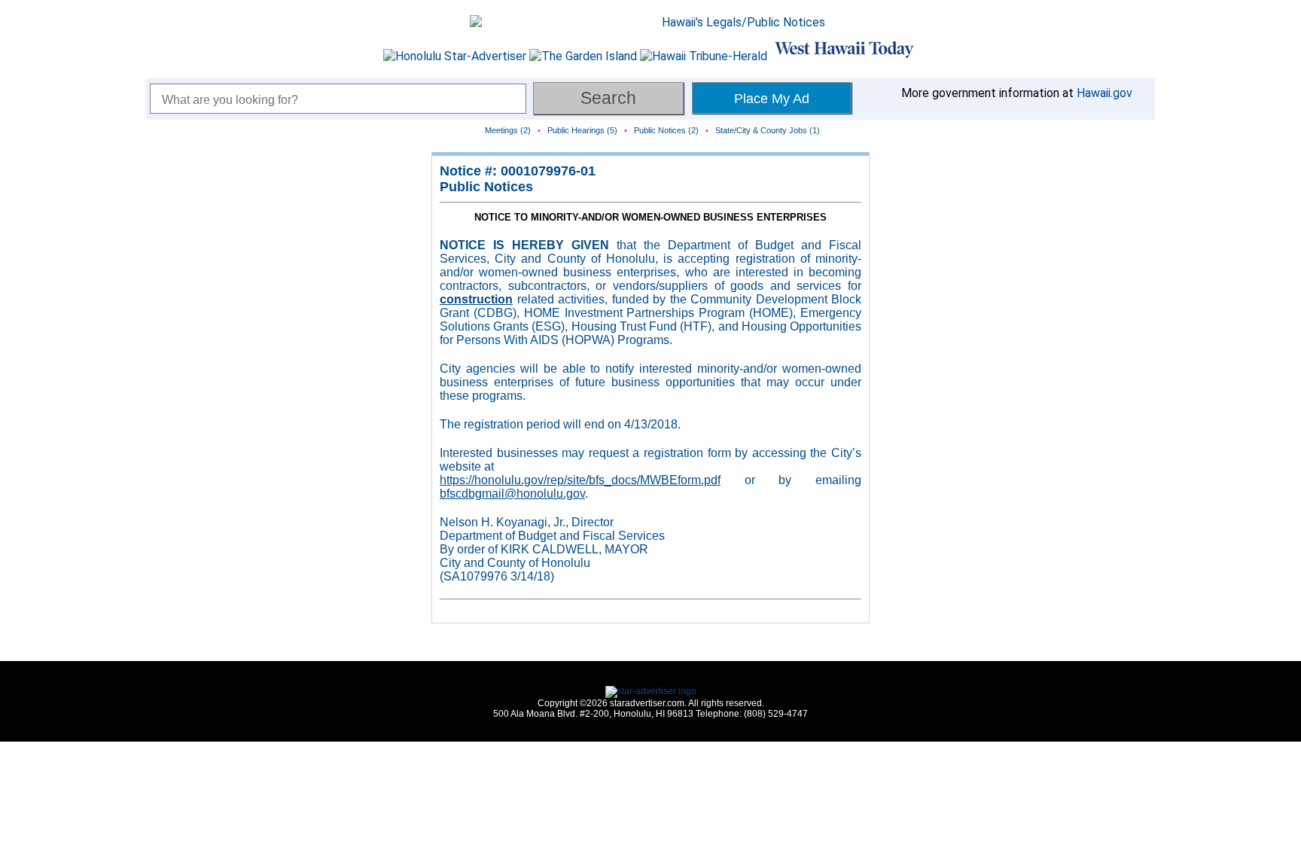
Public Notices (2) (666, 130)
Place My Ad (771, 98)
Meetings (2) (508, 130)
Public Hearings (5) (582, 130)
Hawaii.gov (1104, 93)
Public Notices (486, 186)
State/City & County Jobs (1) (767, 130)
